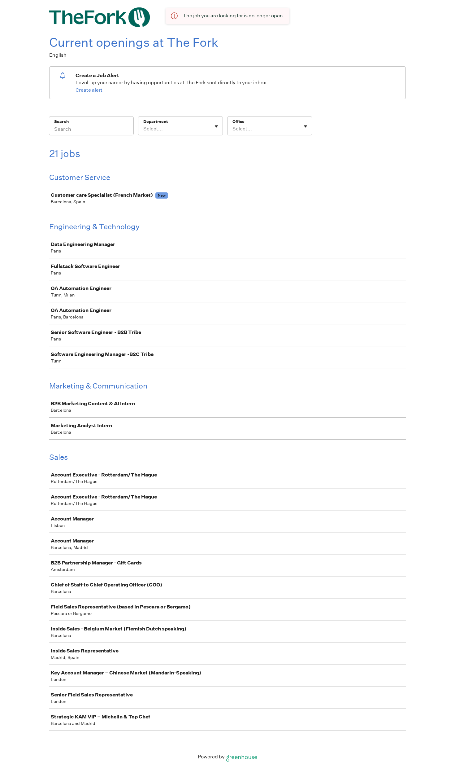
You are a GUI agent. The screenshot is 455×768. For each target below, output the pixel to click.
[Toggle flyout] (216, 126)
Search (61, 121)
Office (238, 121)
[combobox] (143, 128)
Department (155, 121)
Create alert (89, 90)
